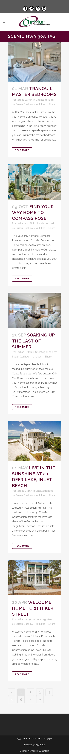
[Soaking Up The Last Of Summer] (34, 310)
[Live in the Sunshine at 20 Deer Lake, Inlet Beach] (34, 441)
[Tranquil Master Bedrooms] (34, 62)
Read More (22, 150)
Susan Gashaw (24, 104)
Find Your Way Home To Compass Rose (33, 212)
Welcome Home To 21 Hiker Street (32, 608)
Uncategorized (45, 99)
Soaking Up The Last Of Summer (33, 340)
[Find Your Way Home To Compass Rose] (34, 182)
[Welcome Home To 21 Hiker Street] (34, 577)
